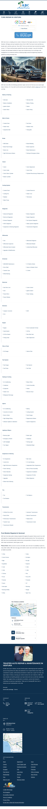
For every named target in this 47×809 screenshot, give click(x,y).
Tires (4, 777)
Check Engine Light (21, 764)
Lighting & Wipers (6, 430)
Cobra (27, 554)
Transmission (5, 507)
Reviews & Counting (23, 25)
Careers (5, 764)
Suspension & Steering (8, 453)
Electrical (4, 282)
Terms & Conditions (7, 797)
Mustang (28, 586)
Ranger (27, 589)
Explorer (28, 563)
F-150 (3, 567)
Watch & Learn (6, 779)
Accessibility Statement (8, 794)
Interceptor (4, 586)
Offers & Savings (35, 772)
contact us (37, 87)
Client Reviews (34, 764)
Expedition (4, 563)
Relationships (6, 774)
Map (29, 13)
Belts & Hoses (5, 118)
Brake (3, 138)
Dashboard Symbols (21, 767)
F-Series (4, 573)
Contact (5, 767)
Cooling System (6, 185)
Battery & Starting (6, 94)
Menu (4, 13)
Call (9, 13)
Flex (27, 573)
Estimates (16, 13)
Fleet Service (6, 772)
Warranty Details (21, 779)
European (5, 769)
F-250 (27, 567)
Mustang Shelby (5, 589)
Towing (18, 777)
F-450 (27, 570)
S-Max (3, 593)
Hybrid (4, 403)
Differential (5, 235)
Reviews (35, 13)
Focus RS (28, 576)
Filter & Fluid (5, 346)
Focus (3, 576)
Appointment (20, 761)
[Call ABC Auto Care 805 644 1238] (7, 704)
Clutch (4, 161)
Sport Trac (28, 593)
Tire (3, 490)
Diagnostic (5, 208)
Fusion (3, 583)
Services (19, 774)
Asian (32, 761)
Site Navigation (6, 792)
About (4, 761)
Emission (4, 305)
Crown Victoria (5, 557)
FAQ (18, 769)
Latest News (20, 772)
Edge (3, 560)
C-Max (3, 554)
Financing (33, 769)
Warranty (42, 13)
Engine (4, 322)
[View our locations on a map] (12, 743)
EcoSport (28, 557)
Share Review (24, 28)
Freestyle (28, 580)
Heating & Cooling (6, 377)
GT (26, 583)
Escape (27, 560)
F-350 (3, 570)
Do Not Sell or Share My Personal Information (13, 802)
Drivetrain (4, 258)
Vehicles (33, 777)
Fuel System (5, 360)
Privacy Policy (6, 800)
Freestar (4, 580)
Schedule (23, 13)
